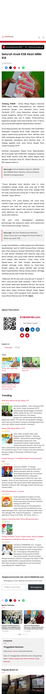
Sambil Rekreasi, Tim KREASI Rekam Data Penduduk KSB (9, 647)
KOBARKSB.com (30, 577)
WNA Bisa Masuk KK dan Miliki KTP (15, 661)
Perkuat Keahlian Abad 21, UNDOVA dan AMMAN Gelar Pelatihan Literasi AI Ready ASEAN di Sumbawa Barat (21, 202)
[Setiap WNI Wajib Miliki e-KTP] (11, 622)
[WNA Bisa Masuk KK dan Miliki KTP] (31, 622)
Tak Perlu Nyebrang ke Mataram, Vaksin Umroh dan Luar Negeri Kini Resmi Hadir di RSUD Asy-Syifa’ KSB (23, 495)
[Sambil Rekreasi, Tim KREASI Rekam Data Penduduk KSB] (11, 638)
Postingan (8, 607)
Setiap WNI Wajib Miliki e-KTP (13, 688)
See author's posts (30, 583)
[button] (39, 67)
